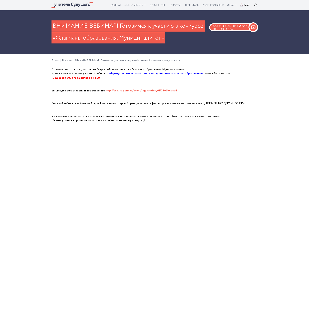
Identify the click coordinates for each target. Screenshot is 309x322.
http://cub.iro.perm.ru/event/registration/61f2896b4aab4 (141, 91)
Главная (55, 60)
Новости (67, 60)
